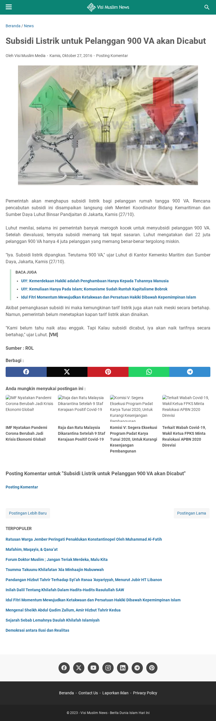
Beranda (66, 693)
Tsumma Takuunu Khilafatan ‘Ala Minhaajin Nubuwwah (55, 569)
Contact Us (88, 693)
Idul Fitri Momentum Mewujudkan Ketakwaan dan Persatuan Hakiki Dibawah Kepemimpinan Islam (108, 297)
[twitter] (67, 372)
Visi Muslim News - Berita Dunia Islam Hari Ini (115, 713)
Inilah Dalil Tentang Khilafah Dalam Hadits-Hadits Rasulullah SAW (65, 590)
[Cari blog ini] (207, 7)
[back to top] (204, 708)
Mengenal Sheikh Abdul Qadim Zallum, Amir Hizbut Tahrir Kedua (63, 610)
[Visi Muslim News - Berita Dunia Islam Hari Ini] (108, 7)
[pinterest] (108, 372)
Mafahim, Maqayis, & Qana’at (32, 549)
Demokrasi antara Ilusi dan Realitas (37, 630)
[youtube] (93, 668)
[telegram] (189, 372)
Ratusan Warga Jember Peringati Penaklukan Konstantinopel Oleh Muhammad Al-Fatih (84, 539)
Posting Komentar (112, 55)
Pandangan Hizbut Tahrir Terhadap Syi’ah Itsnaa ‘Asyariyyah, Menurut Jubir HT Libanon (84, 579)
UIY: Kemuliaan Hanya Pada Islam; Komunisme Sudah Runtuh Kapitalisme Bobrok (94, 289)
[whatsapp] (149, 372)
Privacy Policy (145, 693)
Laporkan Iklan (115, 693)
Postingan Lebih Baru (28, 513)
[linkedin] (122, 668)
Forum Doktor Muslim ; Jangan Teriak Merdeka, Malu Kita (57, 559)
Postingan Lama (191, 513)
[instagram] (108, 668)
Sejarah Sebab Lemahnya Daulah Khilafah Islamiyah (53, 620)
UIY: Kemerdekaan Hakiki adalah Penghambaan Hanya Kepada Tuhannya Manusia (95, 281)
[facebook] (26, 372)
